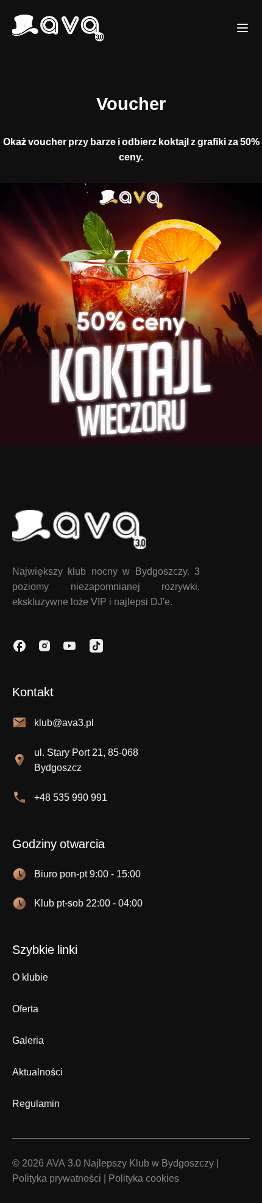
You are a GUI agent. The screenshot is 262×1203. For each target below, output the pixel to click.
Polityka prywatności (56, 1178)
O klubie (30, 977)
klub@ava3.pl (64, 723)
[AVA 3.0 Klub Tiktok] (96, 646)
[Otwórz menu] (242, 28)
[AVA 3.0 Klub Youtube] (69, 646)
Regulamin (36, 1104)
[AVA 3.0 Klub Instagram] (44, 645)
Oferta (25, 1009)
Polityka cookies (143, 1178)
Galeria (28, 1040)
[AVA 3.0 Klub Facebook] (19, 646)
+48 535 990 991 (70, 797)
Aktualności (37, 1072)
